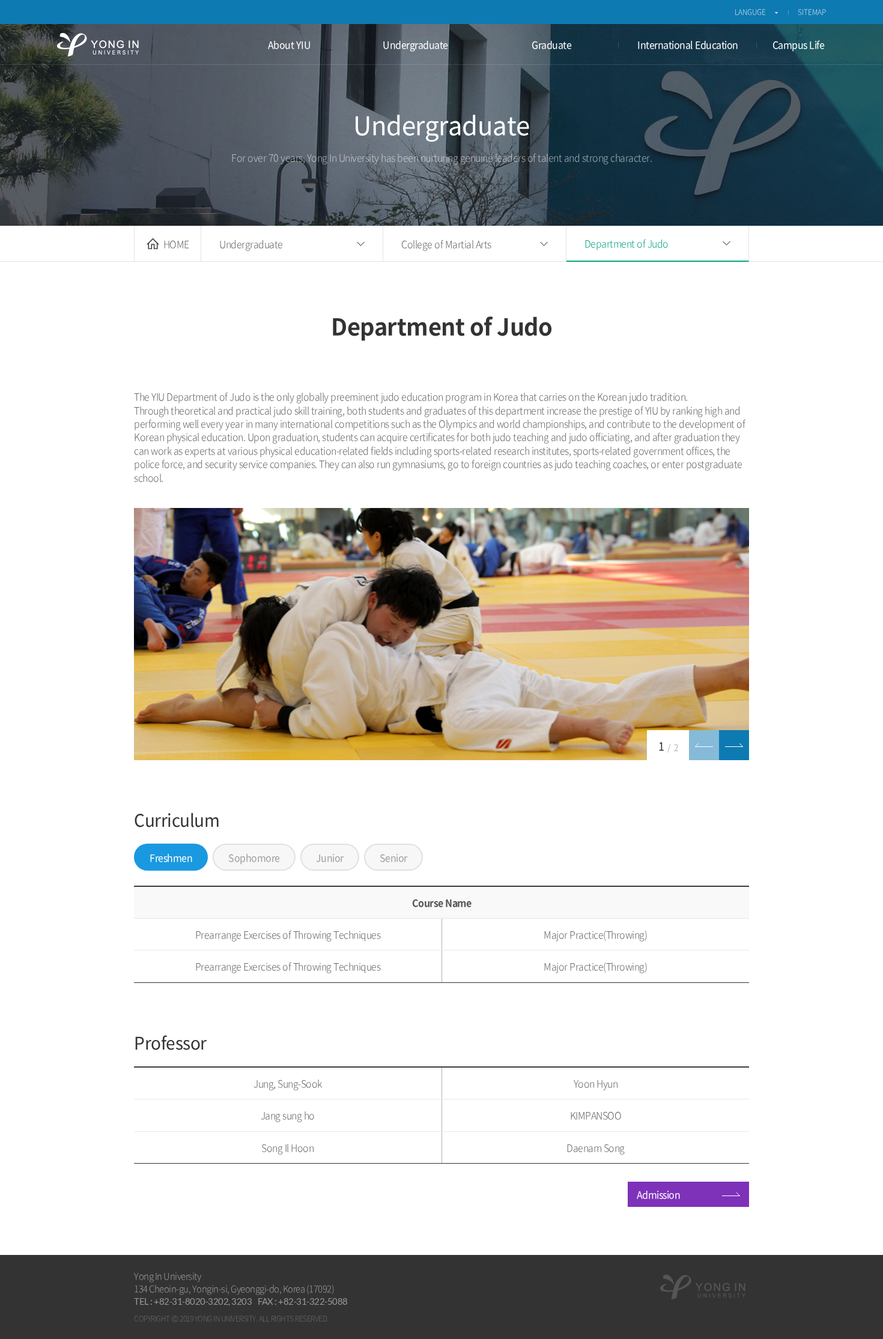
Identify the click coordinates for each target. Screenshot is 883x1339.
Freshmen (171, 857)
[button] (704, 745)
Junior (330, 857)
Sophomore (254, 857)
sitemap (812, 12)
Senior (393, 857)
